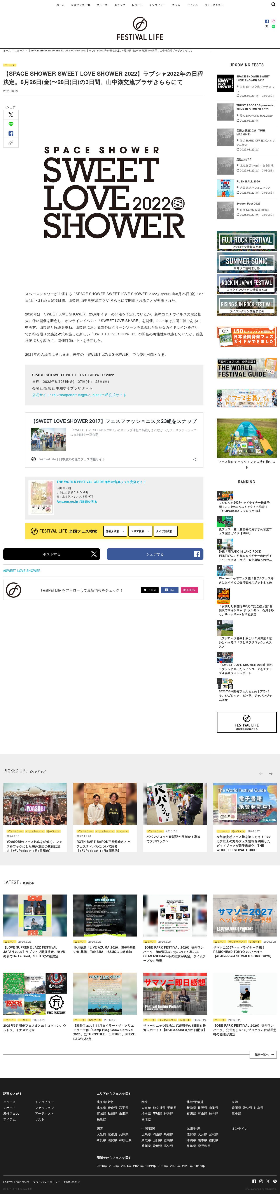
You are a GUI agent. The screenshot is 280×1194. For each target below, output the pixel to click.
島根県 (168, 1134)
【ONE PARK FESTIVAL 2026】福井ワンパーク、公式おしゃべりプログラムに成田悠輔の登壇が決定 (245, 1029)
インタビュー (157, 5)
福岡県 (213, 1140)
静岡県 (236, 1107)
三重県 (236, 1113)
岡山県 (157, 1134)
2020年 (175, 1166)
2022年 (150, 1166)
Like (171, 590)
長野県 (202, 1107)
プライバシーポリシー (46, 1181)
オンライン (239, 1128)
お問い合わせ (72, 1181)
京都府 (112, 1134)
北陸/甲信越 (195, 1101)
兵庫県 (123, 1134)
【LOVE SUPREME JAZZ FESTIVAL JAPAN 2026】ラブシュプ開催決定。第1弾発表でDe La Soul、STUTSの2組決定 (34, 951)
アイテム (192, 5)
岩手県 (123, 1107)
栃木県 (146, 1119)
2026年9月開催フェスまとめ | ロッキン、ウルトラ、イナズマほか (34, 1027)
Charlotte (270, 1188)
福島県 (101, 1119)
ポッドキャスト (214, 5)
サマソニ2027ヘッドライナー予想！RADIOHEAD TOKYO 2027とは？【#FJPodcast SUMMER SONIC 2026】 (243, 951)
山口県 (157, 1140)
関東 (145, 1101)
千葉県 (172, 1107)
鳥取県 (146, 1140)
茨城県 (157, 1113)
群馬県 (168, 1113)
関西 (100, 1128)
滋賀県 (112, 1140)
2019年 (187, 1166)
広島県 (146, 1134)
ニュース (102, 5)
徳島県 (168, 1140)
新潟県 (191, 1107)
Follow (151, 590)
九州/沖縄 (193, 1128)
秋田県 (112, 1113)
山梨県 (213, 1107)
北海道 (101, 1107)
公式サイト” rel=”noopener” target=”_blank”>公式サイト (79, 394)
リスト (24, 1020)
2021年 (163, 1166)
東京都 (146, 1107)
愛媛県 (157, 1145)
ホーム (60, 5)
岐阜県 (258, 1107)
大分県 (202, 1134)
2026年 (102, 1166)
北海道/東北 (105, 1101)
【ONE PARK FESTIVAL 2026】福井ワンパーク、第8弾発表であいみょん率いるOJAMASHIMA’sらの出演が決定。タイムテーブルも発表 (174, 954)
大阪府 (101, 1134)
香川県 (146, 1145)
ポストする (52, 554)
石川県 (191, 1113)
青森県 (112, 1107)
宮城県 (101, 1113)
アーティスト (44, 1113)
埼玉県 (146, 1113)
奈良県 (101, 1140)
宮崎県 (213, 1134)
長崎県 (191, 1145)
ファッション (44, 1107)
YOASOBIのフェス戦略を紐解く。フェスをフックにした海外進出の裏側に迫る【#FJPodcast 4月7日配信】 (34, 846)
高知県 (168, 1145)
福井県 (213, 1113)
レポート (137, 5)
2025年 (114, 1166)
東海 (235, 1101)
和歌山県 (125, 1140)
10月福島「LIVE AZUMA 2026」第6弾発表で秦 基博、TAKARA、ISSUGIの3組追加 (104, 949)
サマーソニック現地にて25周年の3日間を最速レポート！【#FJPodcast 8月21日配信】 (174, 1027)
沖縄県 (191, 1140)
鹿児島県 (204, 1145)
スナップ (119, 5)
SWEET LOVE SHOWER (22, 570)
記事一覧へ (262, 1054)
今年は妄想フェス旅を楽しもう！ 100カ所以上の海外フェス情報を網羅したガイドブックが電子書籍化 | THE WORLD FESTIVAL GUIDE (244, 843)
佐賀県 (191, 1134)
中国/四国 (148, 1128)
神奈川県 (159, 1107)
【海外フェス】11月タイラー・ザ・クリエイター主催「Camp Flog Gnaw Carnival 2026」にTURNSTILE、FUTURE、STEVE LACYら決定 (104, 1032)
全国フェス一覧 (80, 5)
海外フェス (53, 831)
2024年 (126, 1166)
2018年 (199, 1166)
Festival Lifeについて (16, 1181)
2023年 (138, 1166)
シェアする (155, 554)
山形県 (123, 1113)
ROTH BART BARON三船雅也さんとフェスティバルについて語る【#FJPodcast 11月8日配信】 (104, 846)
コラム (176, 5)
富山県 (202, 1113)
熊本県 (202, 1140)
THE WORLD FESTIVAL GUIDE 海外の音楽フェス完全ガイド (101, 482)
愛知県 (247, 1107)
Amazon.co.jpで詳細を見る (77, 501)
